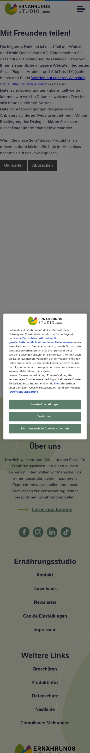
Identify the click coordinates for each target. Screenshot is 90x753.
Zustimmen (44, 416)
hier (56, 383)
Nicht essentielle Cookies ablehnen (45, 428)
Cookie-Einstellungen (45, 404)
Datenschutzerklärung (24, 391)
